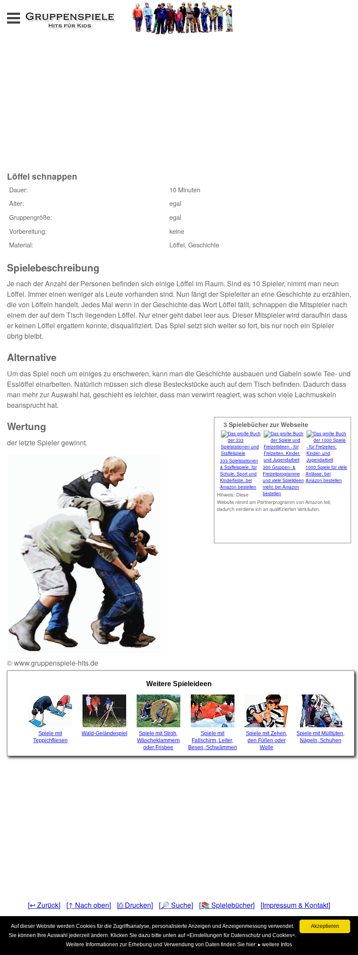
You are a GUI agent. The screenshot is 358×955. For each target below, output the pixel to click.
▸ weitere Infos (275, 944)
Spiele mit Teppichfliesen (50, 736)
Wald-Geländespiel (104, 733)
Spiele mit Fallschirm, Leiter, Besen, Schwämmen (212, 740)
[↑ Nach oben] (88, 905)
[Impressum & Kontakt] (295, 905)
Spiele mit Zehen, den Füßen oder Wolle (266, 740)
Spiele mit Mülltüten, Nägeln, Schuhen (320, 736)
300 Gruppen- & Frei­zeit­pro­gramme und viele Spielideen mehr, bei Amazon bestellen (283, 480)
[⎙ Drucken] (135, 905)
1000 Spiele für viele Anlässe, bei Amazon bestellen (326, 473)
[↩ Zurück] (44, 905)
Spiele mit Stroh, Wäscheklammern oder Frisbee (158, 740)
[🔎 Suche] (176, 905)
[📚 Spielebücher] (227, 905)
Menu (22, 15)
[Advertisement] (113, 96)
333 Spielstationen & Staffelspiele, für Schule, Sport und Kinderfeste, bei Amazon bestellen (239, 474)
